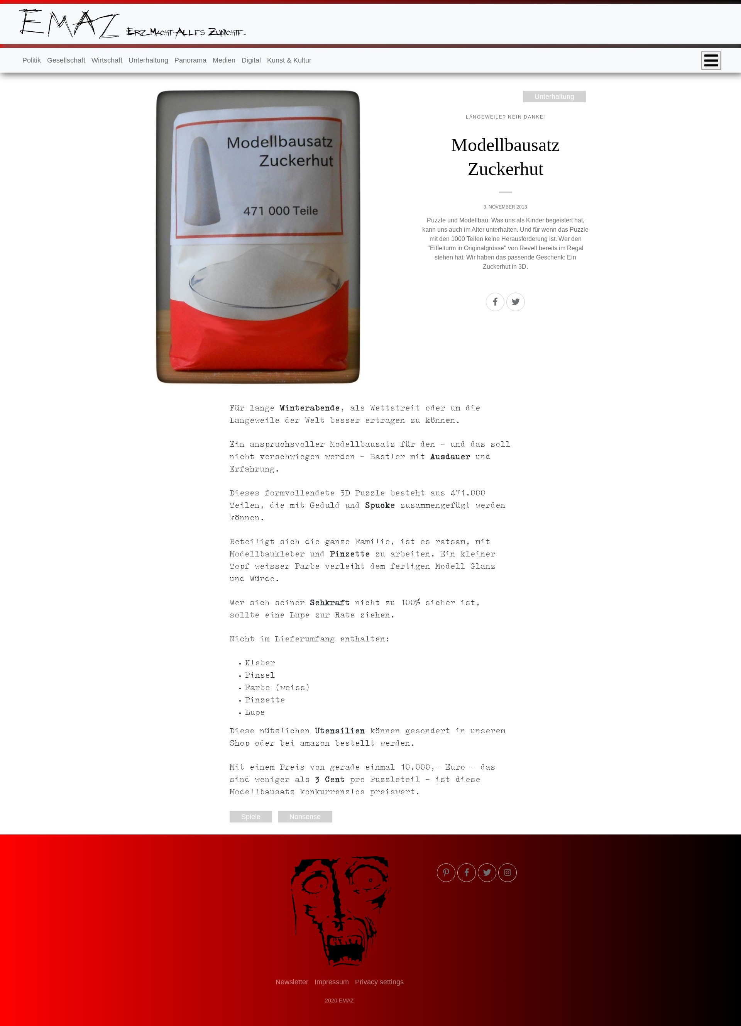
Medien (224, 60)
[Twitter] (515, 302)
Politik (31, 60)
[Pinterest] (446, 872)
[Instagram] (507, 872)
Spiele (251, 817)
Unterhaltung (148, 60)
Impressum (332, 982)
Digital (251, 60)
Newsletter (292, 982)
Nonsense (305, 817)
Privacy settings (379, 982)
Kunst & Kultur (289, 60)
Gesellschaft (66, 60)
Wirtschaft (106, 60)
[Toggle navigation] (711, 60)
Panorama (190, 60)
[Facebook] (495, 302)
